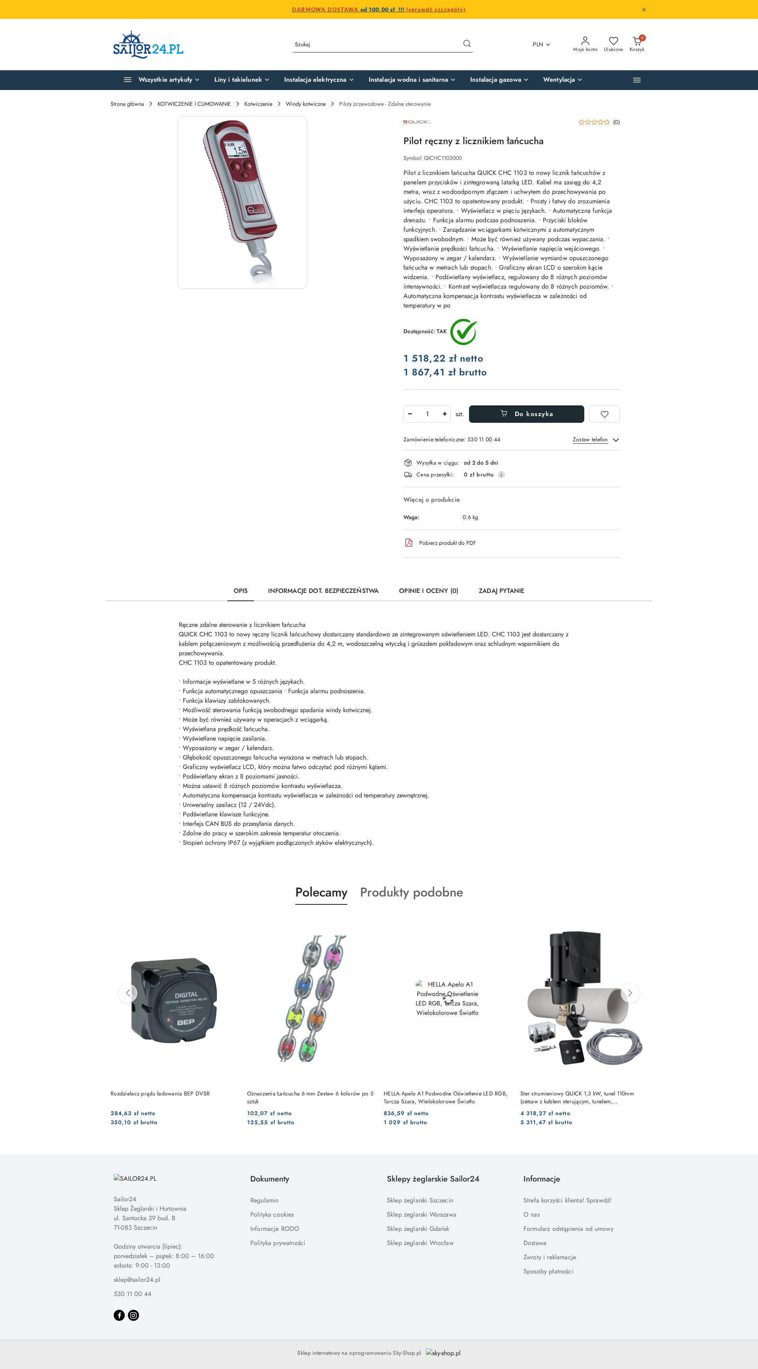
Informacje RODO (274, 1228)
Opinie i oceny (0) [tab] (428, 590)
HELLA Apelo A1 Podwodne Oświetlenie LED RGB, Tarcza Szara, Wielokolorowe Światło (445, 1097)
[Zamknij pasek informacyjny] (643, 9)
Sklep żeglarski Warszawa (421, 1214)
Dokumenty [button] (269, 1179)
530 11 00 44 (132, 1293)
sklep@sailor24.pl (137, 1279)
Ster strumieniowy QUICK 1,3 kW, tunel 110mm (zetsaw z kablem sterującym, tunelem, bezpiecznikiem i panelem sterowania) (577, 1097)
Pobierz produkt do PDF (447, 543)
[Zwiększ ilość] (444, 414)
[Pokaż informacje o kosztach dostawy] (501, 474)
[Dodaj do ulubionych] (604, 414)
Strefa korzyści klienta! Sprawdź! (567, 1200)
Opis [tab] (241, 590)
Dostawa (534, 1242)
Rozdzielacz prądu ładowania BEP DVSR (160, 1093)
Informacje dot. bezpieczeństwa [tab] (323, 590)
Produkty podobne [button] (411, 892)
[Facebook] (119, 1315)
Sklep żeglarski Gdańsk (418, 1228)
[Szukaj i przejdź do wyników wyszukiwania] (467, 45)
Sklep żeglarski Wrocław (420, 1242)
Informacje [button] (541, 1179)
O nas (531, 1214)
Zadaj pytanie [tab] (501, 590)
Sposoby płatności (548, 1271)
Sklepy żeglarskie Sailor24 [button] (433, 1179)
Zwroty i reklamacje (549, 1257)
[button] (637, 80)
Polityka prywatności (277, 1242)
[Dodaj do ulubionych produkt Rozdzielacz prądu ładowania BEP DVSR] (229, 923)
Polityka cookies (272, 1214)
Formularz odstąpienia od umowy (568, 1228)
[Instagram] (133, 1315)
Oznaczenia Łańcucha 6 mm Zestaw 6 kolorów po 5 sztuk (310, 1097)
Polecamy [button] (321, 892)
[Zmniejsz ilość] (410, 414)
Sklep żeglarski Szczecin (420, 1200)
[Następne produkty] (630, 993)
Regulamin (264, 1200)
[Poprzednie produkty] (128, 993)
